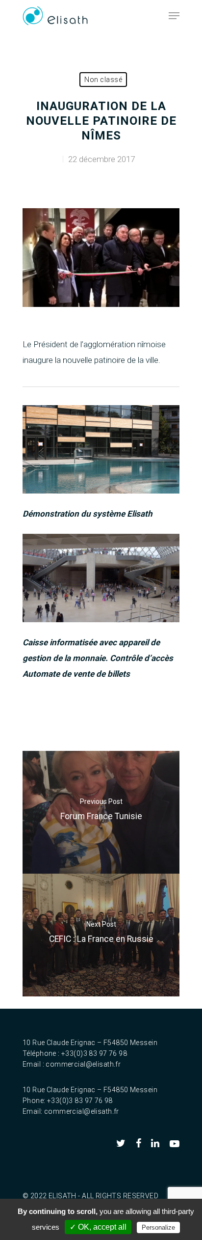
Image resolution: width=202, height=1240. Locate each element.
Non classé (103, 79)
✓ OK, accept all (98, 1227)
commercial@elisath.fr (83, 1064)
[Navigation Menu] (174, 16)
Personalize (158, 1227)
